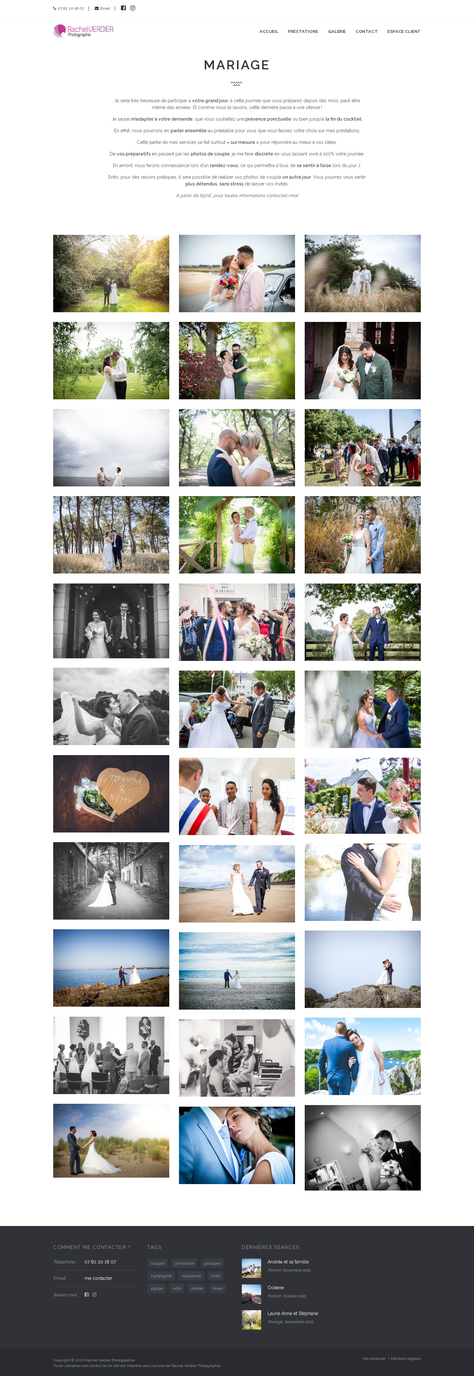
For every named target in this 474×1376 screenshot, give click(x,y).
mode (196, 1288)
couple (157, 1263)
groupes (212, 1263)
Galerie (337, 31)
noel (215, 1275)
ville (177, 1288)
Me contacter (374, 1358)
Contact (367, 31)
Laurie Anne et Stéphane (293, 1313)
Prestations (303, 31)
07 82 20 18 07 (71, 8)
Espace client (404, 31)
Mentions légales (406, 1358)
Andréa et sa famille (288, 1261)
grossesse (184, 1263)
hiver (217, 1288)
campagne (161, 1275)
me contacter (98, 1278)
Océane (276, 1287)
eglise (157, 1288)
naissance (191, 1275)
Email (105, 8)
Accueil (269, 31)
